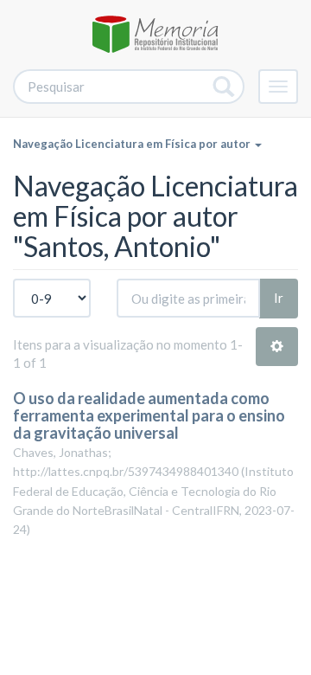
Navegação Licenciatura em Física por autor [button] (133, 144)
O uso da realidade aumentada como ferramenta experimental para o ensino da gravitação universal (149, 415)
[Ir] (224, 86)
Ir (278, 297)
